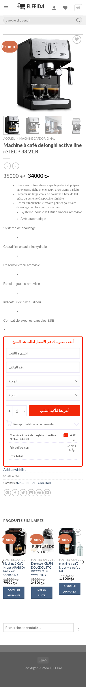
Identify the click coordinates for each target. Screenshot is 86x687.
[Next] (76, 73)
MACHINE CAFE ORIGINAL (37, 138)
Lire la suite (41, 592)
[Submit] (78, 20)
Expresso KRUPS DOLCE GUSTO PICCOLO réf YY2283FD (42, 569)
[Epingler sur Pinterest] (39, 492)
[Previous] (10, 73)
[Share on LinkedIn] (47, 492)
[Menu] (6, 7)
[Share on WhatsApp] (7, 492)
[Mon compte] (54, 8)
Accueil (9, 138)
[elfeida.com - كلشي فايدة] (30, 8)
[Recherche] (79, 629)
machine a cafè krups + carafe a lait (69, 567)
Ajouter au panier (13, 592)
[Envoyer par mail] (31, 492)
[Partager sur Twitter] (23, 492)
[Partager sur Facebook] (15, 492)
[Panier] (78, 7)
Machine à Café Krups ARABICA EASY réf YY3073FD (14, 569)
